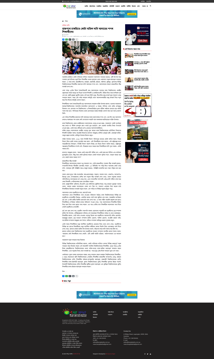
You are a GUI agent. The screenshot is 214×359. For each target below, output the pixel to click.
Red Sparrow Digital (110, 354)
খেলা (138, 6)
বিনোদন (134, 6)
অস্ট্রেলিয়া (98, 6)
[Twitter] (147, 354)
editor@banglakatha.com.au (101, 342)
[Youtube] (150, 354)
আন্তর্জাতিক (105, 6)
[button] (150, 5)
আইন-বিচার (92, 6)
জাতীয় (86, 6)
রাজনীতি (123, 6)
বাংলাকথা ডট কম (76, 354)
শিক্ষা (66, 21)
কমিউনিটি (111, 6)
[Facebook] (145, 354)
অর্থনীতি (129, 6)
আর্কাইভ (143, 1)
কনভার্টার (148, 1)
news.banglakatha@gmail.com (102, 344)
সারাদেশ (117, 6)
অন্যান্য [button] (144, 6)
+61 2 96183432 (101, 338)
